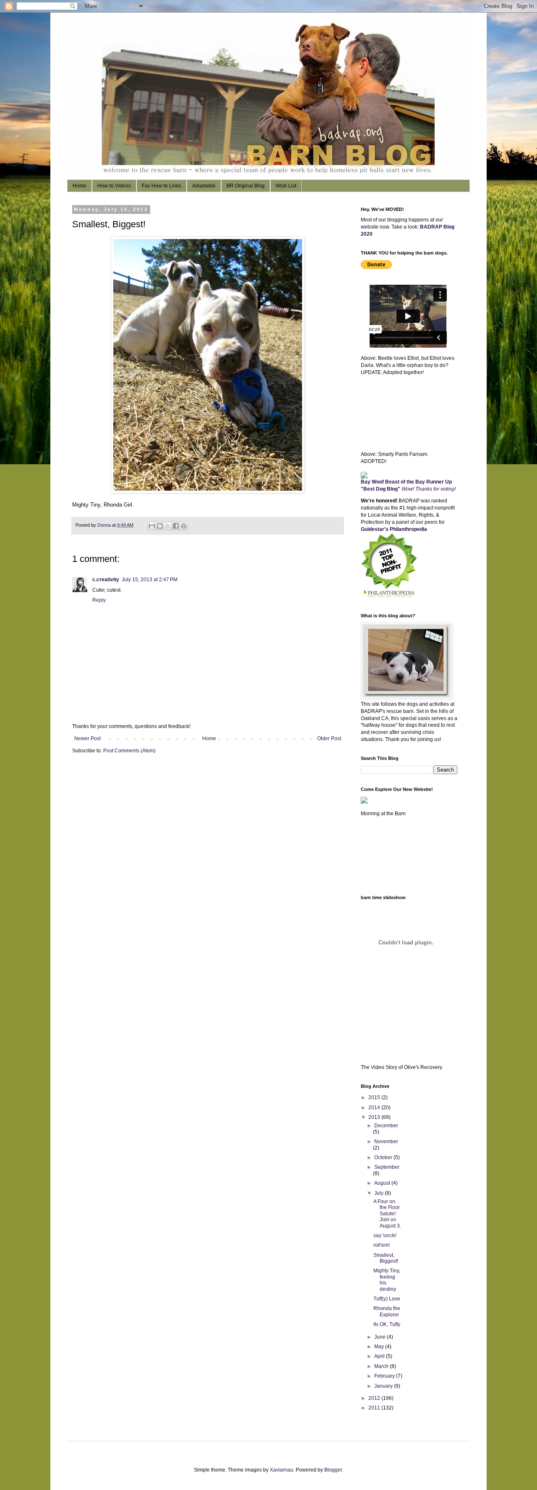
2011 (374, 1408)
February (385, 1376)
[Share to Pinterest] (184, 526)
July (379, 1193)
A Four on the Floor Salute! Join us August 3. (387, 1214)
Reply (99, 600)
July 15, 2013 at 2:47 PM (149, 579)
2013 (374, 1117)
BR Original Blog (246, 186)
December (386, 1126)
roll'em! (381, 1245)
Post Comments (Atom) (129, 751)
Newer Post (87, 738)
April (380, 1356)
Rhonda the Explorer (386, 1311)
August (382, 1183)
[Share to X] (168, 526)
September (386, 1167)
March (382, 1366)
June (380, 1337)
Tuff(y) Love (386, 1299)
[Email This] (152, 526)
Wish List (286, 186)
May (379, 1347)
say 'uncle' (385, 1235)
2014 (374, 1107)
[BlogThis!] (160, 526)
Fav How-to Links (161, 186)
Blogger (333, 1470)
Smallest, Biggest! (385, 1258)
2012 (374, 1398)
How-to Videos (114, 186)
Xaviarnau (281, 1470)
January (384, 1386)
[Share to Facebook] (176, 526)
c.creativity (105, 579)
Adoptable (204, 186)
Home (79, 186)
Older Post (329, 738)
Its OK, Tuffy (386, 1324)
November (386, 1141)
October (384, 1157)
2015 (374, 1097)
